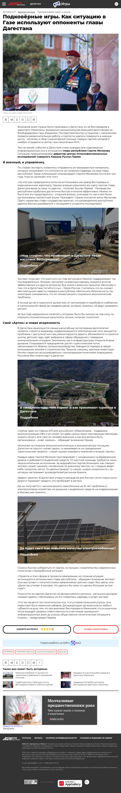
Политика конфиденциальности (61, 738)
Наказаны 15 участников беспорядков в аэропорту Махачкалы (91, 674)
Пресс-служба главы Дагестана (17, 113)
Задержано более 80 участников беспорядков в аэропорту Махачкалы (90, 683)
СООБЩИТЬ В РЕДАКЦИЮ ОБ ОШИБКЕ (96, 738)
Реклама (38, 738)
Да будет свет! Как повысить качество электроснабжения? (68, 548)
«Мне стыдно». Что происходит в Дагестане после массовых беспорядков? (60, 257)
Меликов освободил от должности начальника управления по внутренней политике (33, 675)
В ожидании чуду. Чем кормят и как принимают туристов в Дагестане (68, 409)
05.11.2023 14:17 (9, 12)
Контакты (26, 738)
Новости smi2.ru (12, 726)
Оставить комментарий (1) (96, 629)
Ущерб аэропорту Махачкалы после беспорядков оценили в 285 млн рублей (34, 683)
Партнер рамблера (47, 782)
